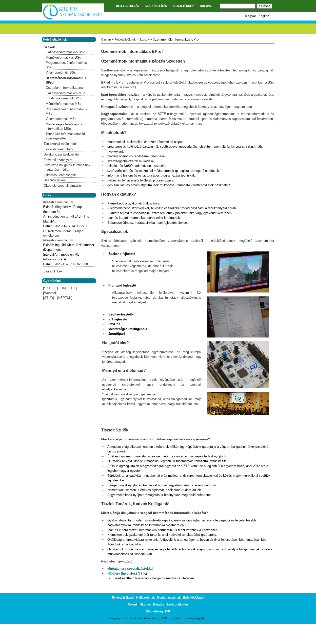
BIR (167, 611)
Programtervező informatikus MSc (66, 111)
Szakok (144, 39)
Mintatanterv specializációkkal (130, 568)
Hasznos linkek (55, 180)
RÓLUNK (206, 5)
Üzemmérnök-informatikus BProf (66, 80)
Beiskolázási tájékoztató (61, 154)
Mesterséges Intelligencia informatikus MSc (64, 126)
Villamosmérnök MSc (61, 119)
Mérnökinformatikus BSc (63, 57)
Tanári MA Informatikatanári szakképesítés (65, 136)
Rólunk (133, 604)
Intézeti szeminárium (58, 202)
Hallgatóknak (145, 597)
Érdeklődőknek (193, 597)
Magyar (250, 16)
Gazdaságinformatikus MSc (65, 93)
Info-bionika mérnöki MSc (64, 98)
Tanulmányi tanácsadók (61, 144)
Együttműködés (177, 604)
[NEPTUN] (64, 298)
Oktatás (145, 604)
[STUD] (48, 298)
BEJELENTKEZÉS (127, 5)
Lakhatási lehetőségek (60, 175)
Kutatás (158, 604)
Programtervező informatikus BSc (66, 65)
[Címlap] (73, 19)
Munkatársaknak (169, 597)
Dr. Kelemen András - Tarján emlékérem (63, 233)
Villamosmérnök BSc (61, 72)
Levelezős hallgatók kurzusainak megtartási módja (67, 167)
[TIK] (73, 288)
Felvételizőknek (125, 39)
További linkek (52, 271)
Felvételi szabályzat (58, 160)
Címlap (106, 39)
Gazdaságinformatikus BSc (65, 52)
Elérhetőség (154, 611)
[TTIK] (61, 288)
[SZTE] (48, 288)
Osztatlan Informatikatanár (65, 88)
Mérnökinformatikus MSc (63, 104)
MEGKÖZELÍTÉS (156, 5)
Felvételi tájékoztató (58, 149)
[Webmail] (50, 293)
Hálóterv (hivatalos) (122, 573)
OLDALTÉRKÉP (183, 5)
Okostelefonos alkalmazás (63, 185)
